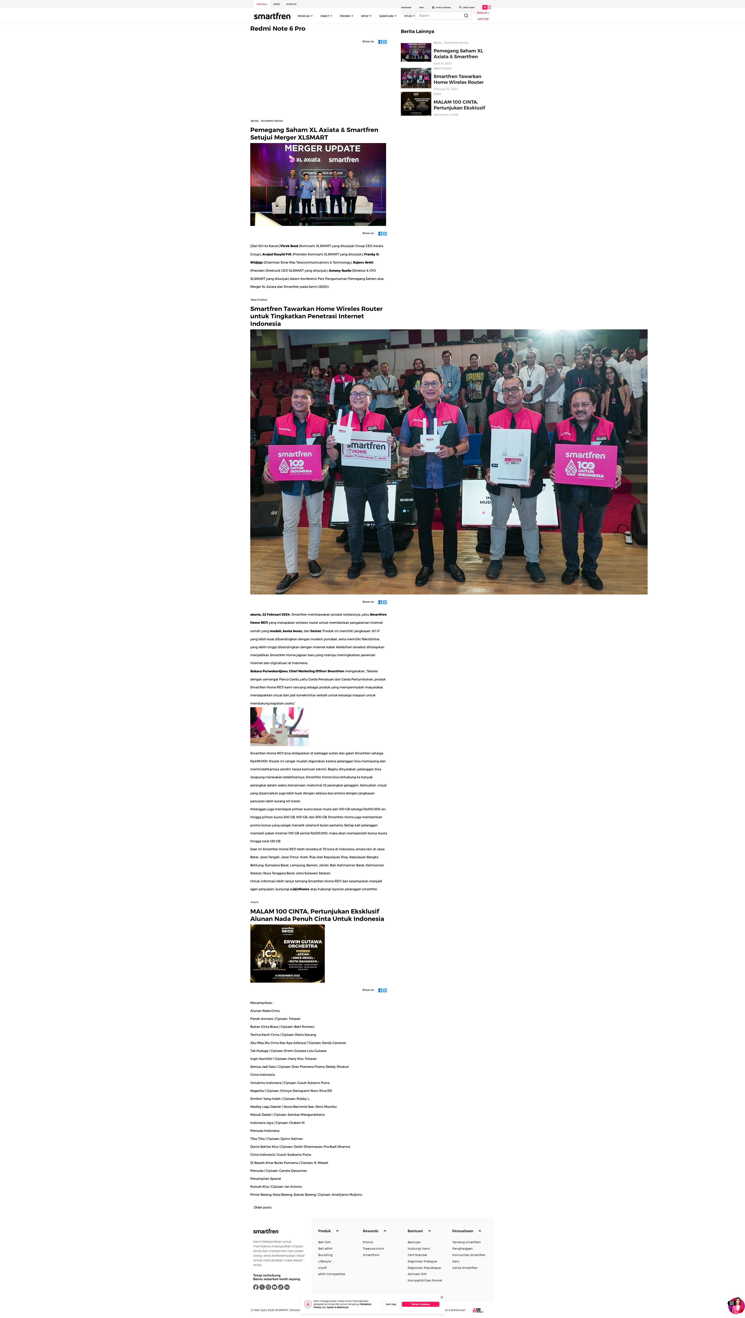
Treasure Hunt (373, 1248)
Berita (438, 42)
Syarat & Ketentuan (338, 1307)
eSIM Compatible (331, 1274)
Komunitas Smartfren (469, 1255)
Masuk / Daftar (483, 16)
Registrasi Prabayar (422, 1261)
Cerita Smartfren (465, 1268)
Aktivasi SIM (417, 1274)
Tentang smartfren (466, 1242)
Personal (261, 4)
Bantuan (416, 1231)
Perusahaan (463, 1231)
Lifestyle (324, 1261)
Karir (421, 7)
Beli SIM (324, 1242)
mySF (322, 1268)
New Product (443, 68)
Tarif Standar (417, 1255)
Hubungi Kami (419, 1248)
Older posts (263, 1207)
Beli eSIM (325, 1248)
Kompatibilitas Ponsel (425, 1280)
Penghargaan (462, 1248)
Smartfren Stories (456, 42)
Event (437, 94)
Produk (325, 1231)
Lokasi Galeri (468, 7)
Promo (368, 1242)
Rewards (371, 1231)
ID (485, 7)
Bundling (325, 1255)
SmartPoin (371, 1255)
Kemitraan (406, 7)
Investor (291, 4)
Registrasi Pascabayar (424, 1268)
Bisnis (277, 4)
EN (489, 7)
